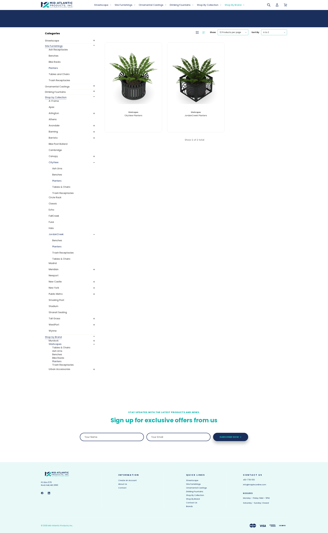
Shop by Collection (207, 5)
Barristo (53, 137)
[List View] (203, 32)
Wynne (53, 330)
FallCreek (54, 215)
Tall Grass (54, 318)
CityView (54, 162)
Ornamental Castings (151, 5)
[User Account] (277, 5)
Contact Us (191, 502)
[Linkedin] (49, 493)
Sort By (255, 32)
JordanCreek (56, 234)
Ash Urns (57, 168)
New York (54, 287)
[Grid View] (197, 32)
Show (213, 32)
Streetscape (101, 5)
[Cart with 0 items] (285, 5)
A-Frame (54, 101)
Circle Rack (55, 197)
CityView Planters (133, 115)
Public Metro (56, 293)
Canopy (53, 156)
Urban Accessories (59, 369)
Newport (53, 275)
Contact (122, 487)
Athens (53, 119)
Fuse (51, 222)
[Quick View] (133, 92)
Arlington (54, 113)
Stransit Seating (58, 312)
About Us (122, 484)
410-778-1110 (249, 479)
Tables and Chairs (59, 74)
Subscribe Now (229, 437)
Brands (189, 506)
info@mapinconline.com (254, 484)
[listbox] (233, 32)
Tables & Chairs (61, 187)
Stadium (53, 306)
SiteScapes (55, 344)
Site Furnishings (123, 5)
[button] (70, 33)
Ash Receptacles (58, 49)
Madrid (53, 263)
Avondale (54, 125)
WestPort (54, 324)
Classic (53, 203)
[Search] (268, 5)
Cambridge (55, 150)
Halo (51, 228)
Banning (53, 131)
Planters (53, 68)
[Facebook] (42, 493)
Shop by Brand (233, 5)
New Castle (55, 281)
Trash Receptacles (59, 80)
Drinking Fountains (180, 5)
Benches (53, 55)
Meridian (53, 269)
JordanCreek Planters (196, 115)
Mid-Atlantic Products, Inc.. (60, 525)
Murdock (54, 340)
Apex (51, 107)
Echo (51, 209)
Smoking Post (56, 300)
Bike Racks (55, 61)
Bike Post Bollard (58, 144)
